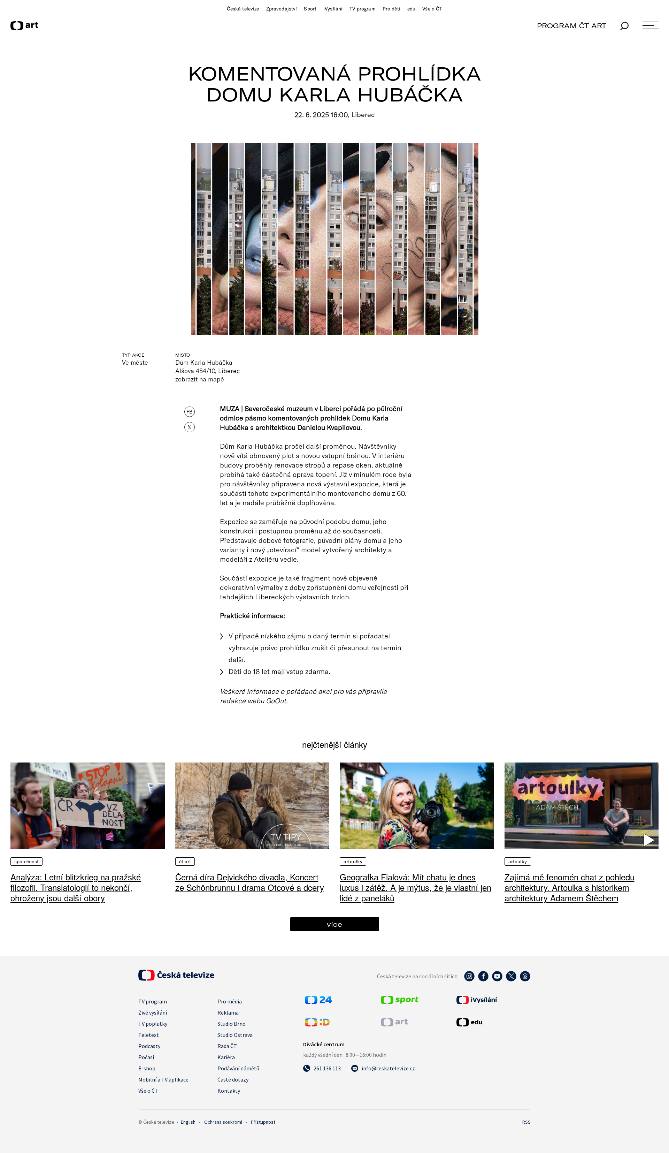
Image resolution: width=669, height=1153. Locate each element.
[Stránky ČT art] (394, 1024)
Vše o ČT (432, 9)
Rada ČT (227, 1045)
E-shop (146, 1068)
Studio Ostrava (235, 1034)
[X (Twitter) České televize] (511, 979)
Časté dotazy (232, 1079)
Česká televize (243, 9)
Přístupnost (263, 1122)
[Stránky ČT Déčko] (317, 1024)
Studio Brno (231, 1023)
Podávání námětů (238, 1068)
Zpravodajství (281, 9)
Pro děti (391, 9)
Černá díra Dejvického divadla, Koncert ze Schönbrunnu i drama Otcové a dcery (249, 882)
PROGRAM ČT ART (571, 25)
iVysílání (333, 9)
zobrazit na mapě (199, 379)
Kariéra (226, 1057)
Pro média (229, 1001)
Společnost (26, 861)
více (334, 924)
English (188, 1122)
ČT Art (185, 861)
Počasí (146, 1057)
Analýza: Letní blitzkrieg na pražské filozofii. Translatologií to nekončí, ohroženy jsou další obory (75, 887)
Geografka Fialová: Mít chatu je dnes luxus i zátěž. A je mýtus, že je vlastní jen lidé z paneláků (415, 887)
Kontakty (228, 1090)
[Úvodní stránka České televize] (176, 978)
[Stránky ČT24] (318, 1002)
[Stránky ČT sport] (399, 1002)
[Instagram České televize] (469, 979)
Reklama (228, 1012)
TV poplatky (152, 1023)
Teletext (148, 1034)
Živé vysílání (152, 1012)
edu (411, 9)
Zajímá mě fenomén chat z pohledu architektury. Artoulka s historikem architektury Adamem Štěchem (570, 887)
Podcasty (149, 1045)
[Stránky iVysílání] (492, 1000)
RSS (526, 1122)
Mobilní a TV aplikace (163, 1079)
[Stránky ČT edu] (492, 1022)
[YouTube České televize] (497, 979)
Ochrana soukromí (223, 1122)
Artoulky (353, 861)
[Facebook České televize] (483, 979)
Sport (310, 9)
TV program (362, 9)
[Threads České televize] (525, 979)
